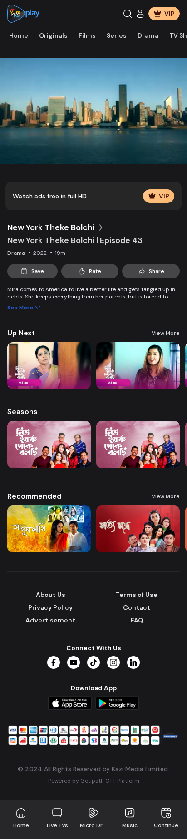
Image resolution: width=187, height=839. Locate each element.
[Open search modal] (127, 13)
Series (117, 35)
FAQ (137, 620)
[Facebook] (53, 662)
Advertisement (50, 620)
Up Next (21, 333)
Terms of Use (136, 595)
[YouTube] (73, 662)
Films (87, 35)
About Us (50, 595)
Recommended (34, 496)
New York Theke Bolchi (50, 227)
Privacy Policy (50, 607)
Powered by (93, 780)
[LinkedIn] (133, 662)
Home (18, 35)
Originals (53, 35)
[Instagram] (113, 662)
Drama (148, 35)
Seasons (22, 411)
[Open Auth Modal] (140, 13)
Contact (136, 607)
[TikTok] (93, 662)
